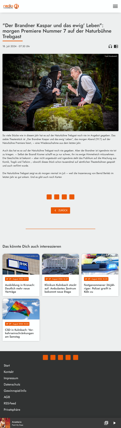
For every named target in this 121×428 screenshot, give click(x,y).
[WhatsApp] (45, 357)
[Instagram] (60, 357)
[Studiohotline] (75, 357)
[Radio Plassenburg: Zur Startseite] (57, 6)
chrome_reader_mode (116, 46)
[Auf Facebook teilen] (49, 196)
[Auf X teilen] (56, 196)
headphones (110, 46)
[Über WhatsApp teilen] (64, 196)
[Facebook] (52, 357)
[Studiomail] (68, 357)
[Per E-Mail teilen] (71, 196)
